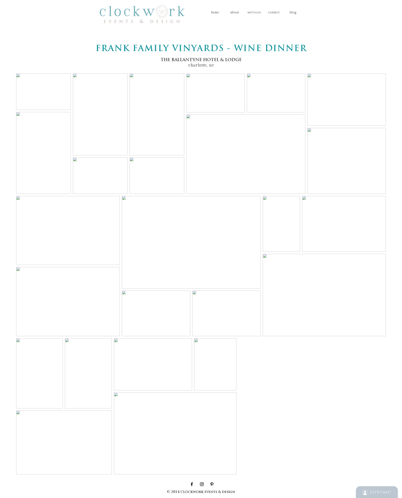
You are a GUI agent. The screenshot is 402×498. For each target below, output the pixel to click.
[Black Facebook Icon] (191, 484)
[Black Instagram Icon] (201, 484)
